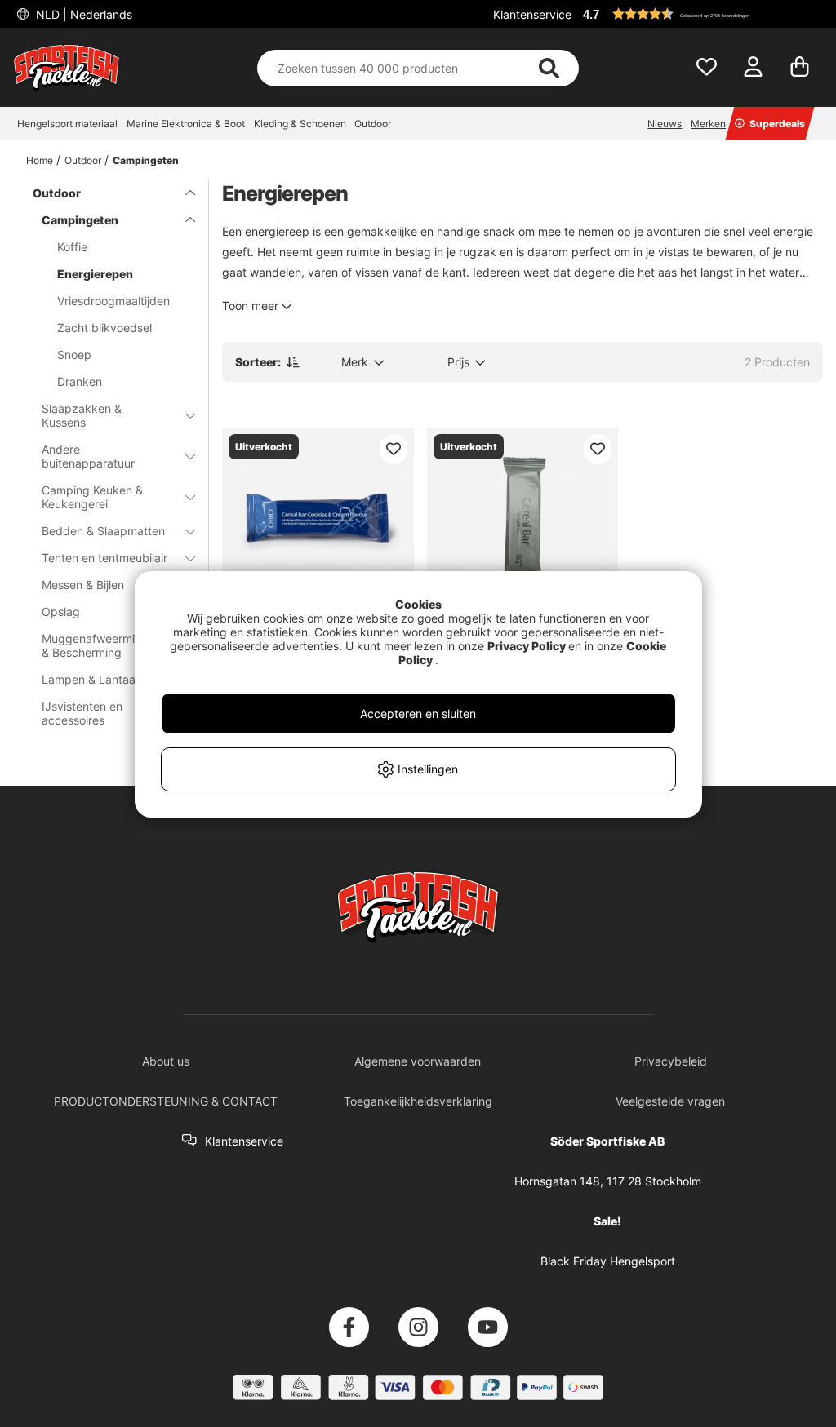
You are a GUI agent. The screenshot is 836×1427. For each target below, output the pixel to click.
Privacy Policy (526, 646)
